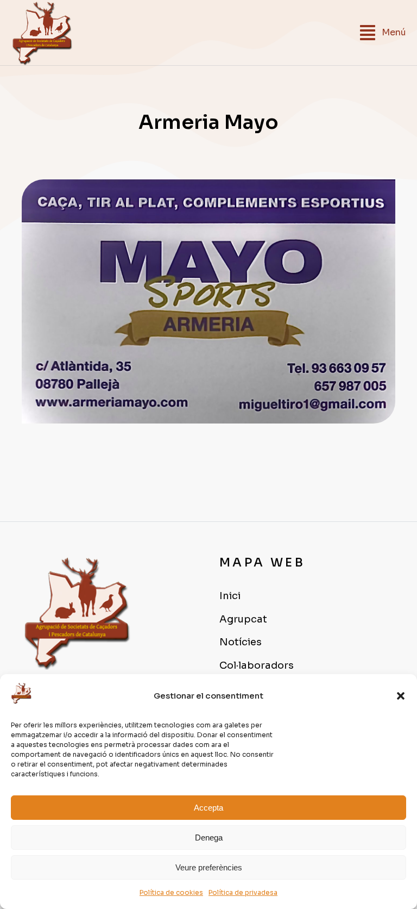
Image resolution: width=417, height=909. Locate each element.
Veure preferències (208, 867)
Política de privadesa (242, 892)
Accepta (208, 807)
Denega (209, 837)
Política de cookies (171, 892)
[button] (400, 695)
